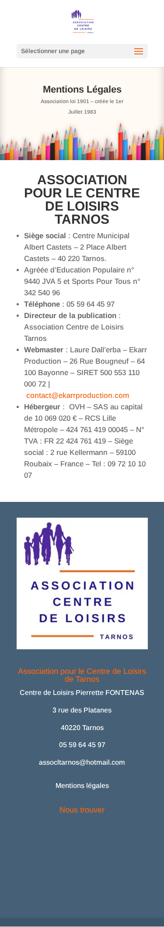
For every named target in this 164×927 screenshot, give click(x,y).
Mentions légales (82, 785)
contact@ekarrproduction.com (77, 395)
